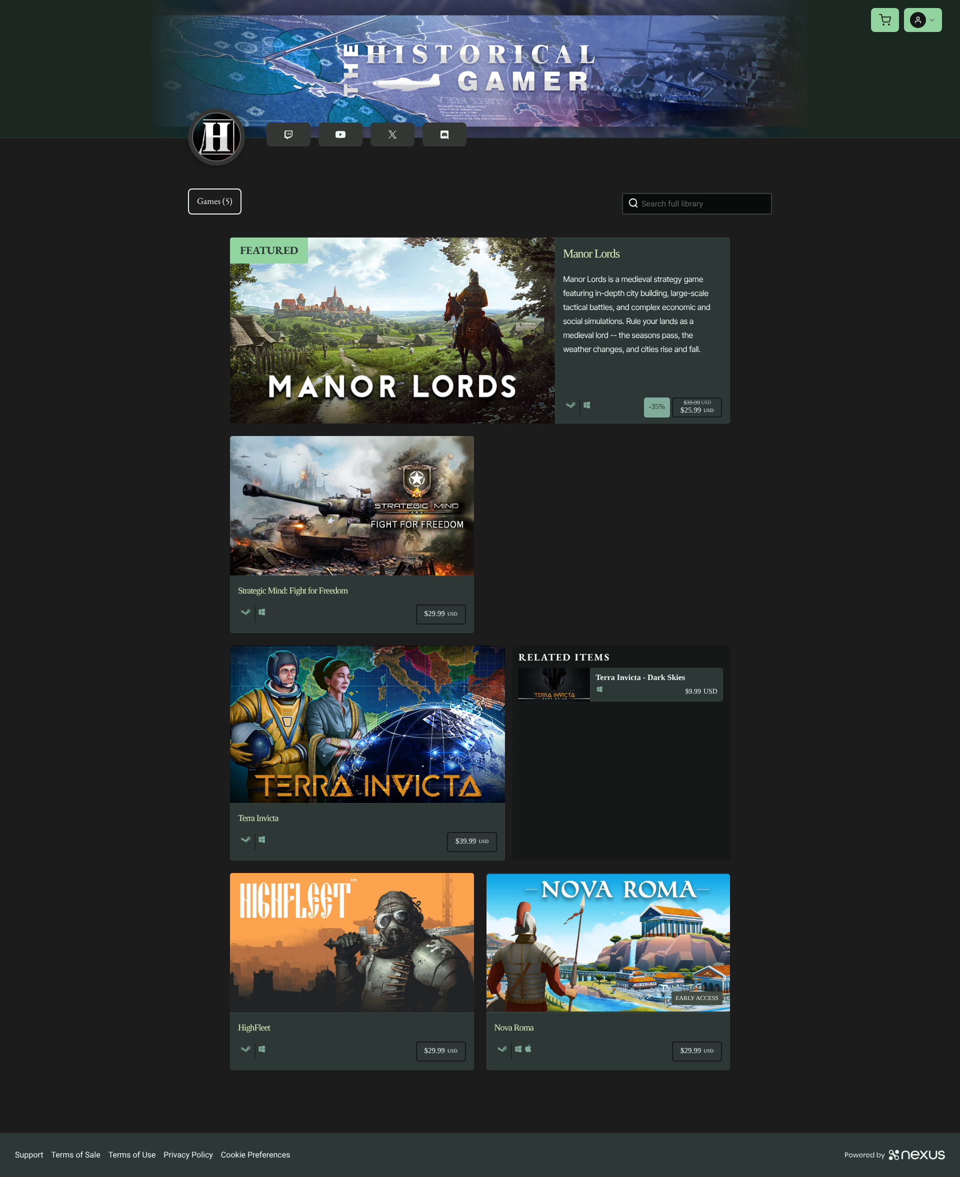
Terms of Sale (75, 1155)
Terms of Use (132, 1155)
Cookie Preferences (255, 1155)
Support (29, 1155)
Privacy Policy (188, 1155)
